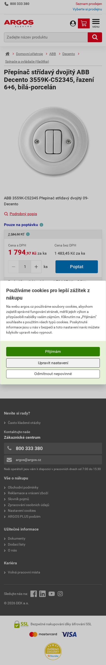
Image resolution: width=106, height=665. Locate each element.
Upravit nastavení (53, 363)
